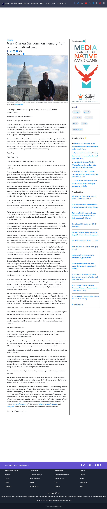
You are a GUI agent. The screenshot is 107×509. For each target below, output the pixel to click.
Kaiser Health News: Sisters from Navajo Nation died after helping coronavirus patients (84, 183)
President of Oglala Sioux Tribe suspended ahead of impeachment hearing (84, 266)
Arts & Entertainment (11, 471)
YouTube (54, 404)
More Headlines (77, 304)
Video (48, 3)
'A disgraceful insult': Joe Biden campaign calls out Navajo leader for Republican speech (85, 174)
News (7, 3)
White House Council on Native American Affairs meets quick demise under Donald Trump (85, 146)
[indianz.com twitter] (78, 3)
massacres (89, 118)
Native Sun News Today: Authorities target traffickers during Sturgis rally (85, 233)
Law (56, 482)
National (57, 486)
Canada (7, 478)
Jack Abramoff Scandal (62, 474)
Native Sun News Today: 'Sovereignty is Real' (85, 248)
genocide (86, 112)
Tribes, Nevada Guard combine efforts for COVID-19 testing (85, 297)
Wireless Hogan (18, 104)
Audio (41, 3)
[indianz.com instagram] (89, 3)
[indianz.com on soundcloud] (87, 465)
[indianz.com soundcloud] (82, 3)
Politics (82, 474)
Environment (34, 471)
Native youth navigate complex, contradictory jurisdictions (83, 256)
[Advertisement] (53, 23)
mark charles (77, 118)
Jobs (53, 3)
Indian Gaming (16, 3)
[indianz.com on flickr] (103, 3)
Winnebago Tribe (100, 496)
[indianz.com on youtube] (86, 3)
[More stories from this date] (23, 54)
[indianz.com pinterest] (100, 3)
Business (8, 474)
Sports (82, 478)
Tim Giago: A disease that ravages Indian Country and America (84, 197)
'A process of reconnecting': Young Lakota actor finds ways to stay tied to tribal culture (85, 156)
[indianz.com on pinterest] (95, 465)
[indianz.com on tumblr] (96, 3)
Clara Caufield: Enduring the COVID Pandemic (84, 225)
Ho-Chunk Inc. (60, 496)
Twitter (40, 404)
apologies (76, 112)
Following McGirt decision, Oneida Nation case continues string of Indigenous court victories (84, 216)
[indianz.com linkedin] (93, 3)
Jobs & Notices (60, 478)
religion (84, 123)
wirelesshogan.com (20, 404)
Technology (83, 482)
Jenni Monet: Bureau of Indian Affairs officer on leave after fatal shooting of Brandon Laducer (84, 165)
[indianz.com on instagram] (93, 465)
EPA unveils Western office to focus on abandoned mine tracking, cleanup (85, 206)
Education (8, 486)
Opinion (82, 471)
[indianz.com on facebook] (81, 465)
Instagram (10, 406)
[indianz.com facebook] (74, 3)
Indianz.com (58, 506)
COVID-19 (60, 3)
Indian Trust (59, 471)
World (82, 486)
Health (32, 482)
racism (75, 123)
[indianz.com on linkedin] (100, 465)
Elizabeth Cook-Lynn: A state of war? (85, 240)
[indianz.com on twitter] (84, 465)
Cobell (7, 482)
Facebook (47, 404)
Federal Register (31, 3)
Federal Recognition (36, 474)
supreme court (77, 129)
